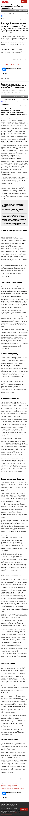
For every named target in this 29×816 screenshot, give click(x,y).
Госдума (6, 783)
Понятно (23, 809)
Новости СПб (15, 785)
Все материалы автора (6, 20)
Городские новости (13, 783)
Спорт (17, 64)
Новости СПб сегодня (6, 785)
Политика (12, 787)
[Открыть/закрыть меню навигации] (16, 2)
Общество (16, 788)
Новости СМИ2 (5, 78)
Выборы (22, 788)
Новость (6, 64)
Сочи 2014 (12, 64)
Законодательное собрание (7, 788)
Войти (24, 1)
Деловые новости (5, 787)
